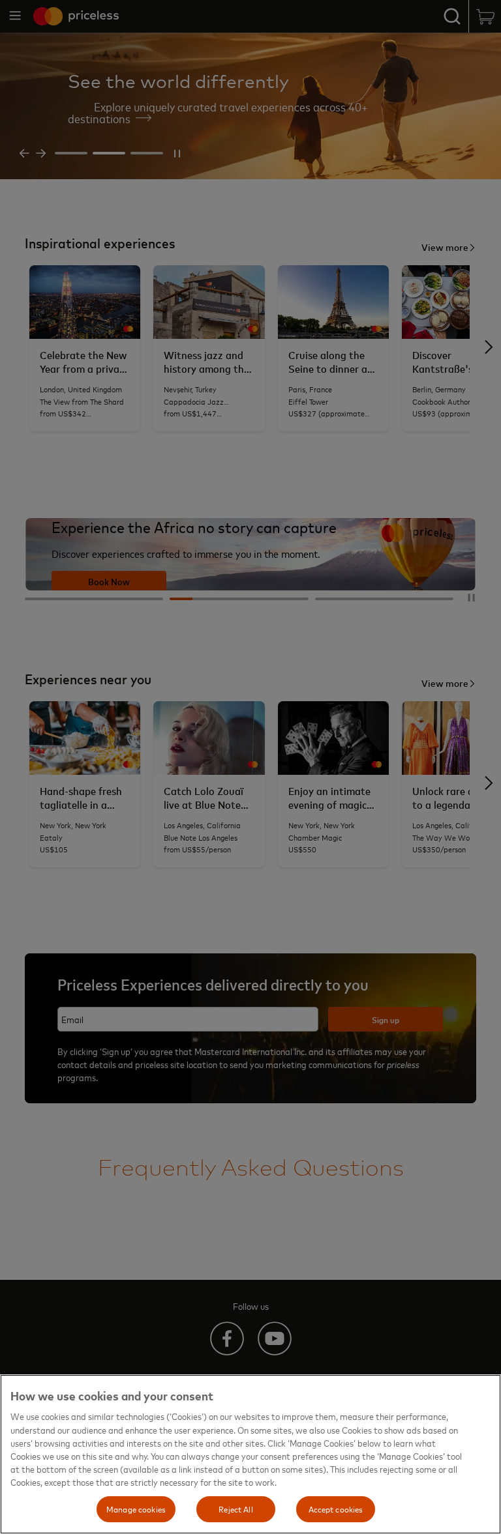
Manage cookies (136, 1508)
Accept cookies (336, 1508)
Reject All (235, 1508)
